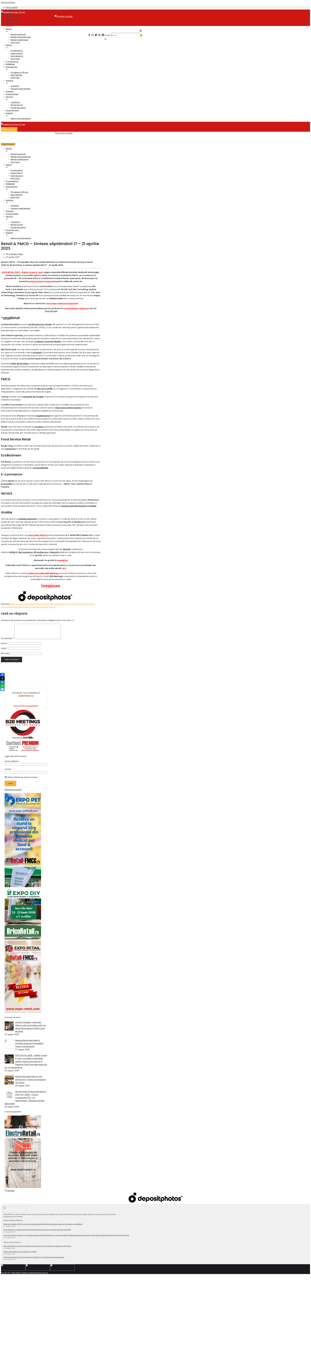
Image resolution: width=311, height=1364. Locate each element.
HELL (81, 604)
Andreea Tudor (16, 254)
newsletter (62, 560)
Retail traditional (19, 40)
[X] (2, 678)
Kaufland (87, 604)
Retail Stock (17, 105)
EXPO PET (15, 78)
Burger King (14, 604)
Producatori (17, 50)
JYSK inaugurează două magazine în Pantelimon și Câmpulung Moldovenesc (33, 1257)
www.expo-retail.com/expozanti (62, 303)
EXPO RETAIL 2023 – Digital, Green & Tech (22, 272)
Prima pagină (12, 7)
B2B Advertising (12, 19)
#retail (66, 549)
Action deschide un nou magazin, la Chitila (20, 1252)
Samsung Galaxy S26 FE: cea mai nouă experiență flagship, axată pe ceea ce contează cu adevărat (42, 1224)
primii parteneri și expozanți (42, 281)
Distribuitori (17, 56)
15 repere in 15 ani (19, 72)
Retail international (21, 37)
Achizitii (15, 86)
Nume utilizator (12, 761)
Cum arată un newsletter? (26, 705)
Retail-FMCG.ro (16, 1273)
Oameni (10, 91)
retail (45, 607)
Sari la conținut (8, 2)
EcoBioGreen (12, 94)
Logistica (15, 102)
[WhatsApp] (2, 685)
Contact (9, 25)
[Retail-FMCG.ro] (13, 12)
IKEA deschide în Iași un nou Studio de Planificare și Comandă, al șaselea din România (37, 1246)
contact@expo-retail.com (76, 308)
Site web (5, 653)
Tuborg (51, 607)
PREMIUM (10, 64)
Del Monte (51, 604)
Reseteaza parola (13, 789)
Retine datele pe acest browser (22, 777)
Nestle (15, 607)
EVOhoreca (67, 604)
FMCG (76, 604)
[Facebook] (2, 675)
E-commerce (12, 61)
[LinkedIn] (2, 682)
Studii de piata (18, 108)
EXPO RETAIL (17, 75)
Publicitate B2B (12, 16)
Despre (9, 10)
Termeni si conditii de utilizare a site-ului (35, 1273)
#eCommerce (25, 552)
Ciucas (23, 604)
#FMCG (13, 552)
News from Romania (21, 118)
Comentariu (7, 638)
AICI (64, 568)
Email (4, 648)
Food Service (12, 110)
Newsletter (10, 22)
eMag (59, 604)
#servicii (54, 552)
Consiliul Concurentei (37, 604)
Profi (41, 607)
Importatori (17, 53)
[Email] (2, 689)
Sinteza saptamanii (20, 89)
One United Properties (28, 607)
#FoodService (41, 552)
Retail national (18, 34)
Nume (4, 643)
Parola (8, 769)
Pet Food (15, 42)
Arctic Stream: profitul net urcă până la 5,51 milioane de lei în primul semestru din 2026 (37, 1230)
